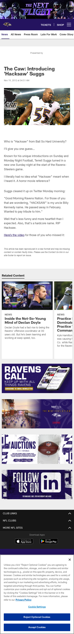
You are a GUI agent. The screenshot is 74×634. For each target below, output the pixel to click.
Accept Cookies (37, 627)
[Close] (70, 560)
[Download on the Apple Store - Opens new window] (24, 542)
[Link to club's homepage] (7, 23)
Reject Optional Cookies (37, 617)
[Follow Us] (37, 484)
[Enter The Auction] (37, 449)
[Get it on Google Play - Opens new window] (49, 543)
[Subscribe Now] (37, 378)
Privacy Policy (23, 599)
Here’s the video (14, 235)
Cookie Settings (37, 606)
